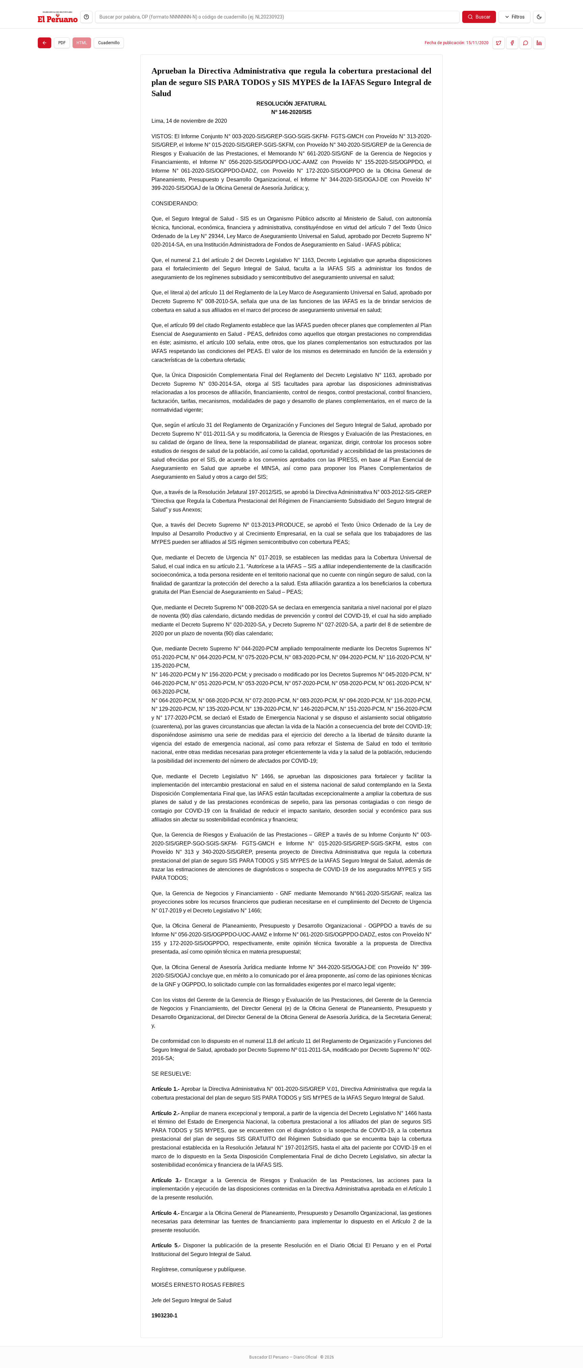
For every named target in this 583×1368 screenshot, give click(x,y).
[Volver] (44, 42)
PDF (61, 42)
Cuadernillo (108, 42)
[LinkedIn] (539, 43)
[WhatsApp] (526, 43)
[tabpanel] (291, 696)
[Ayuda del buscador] (86, 17)
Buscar (483, 17)
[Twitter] (499, 43)
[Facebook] (512, 43)
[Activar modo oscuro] (539, 17)
